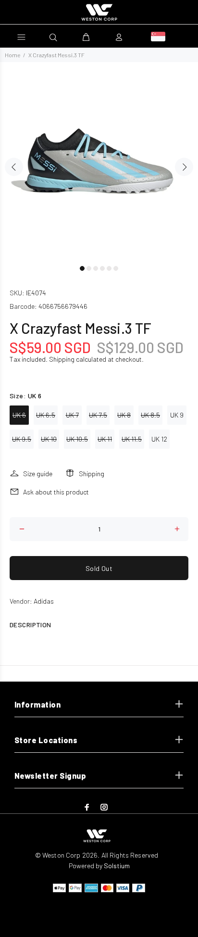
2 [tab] (89, 268)
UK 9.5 (21, 439)
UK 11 (105, 439)
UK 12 (159, 439)
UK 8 (124, 415)
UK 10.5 (77, 439)
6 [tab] (115, 268)
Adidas (44, 601)
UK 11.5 (132, 439)
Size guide (37, 473)
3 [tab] (95, 268)
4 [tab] (102, 268)
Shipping (61, 359)
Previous (14, 167)
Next (184, 167)
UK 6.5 (45, 415)
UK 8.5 (150, 415)
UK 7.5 (98, 415)
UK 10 (49, 439)
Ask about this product (56, 492)
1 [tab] (82, 268)
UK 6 (19, 415)
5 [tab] (109, 268)
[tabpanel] (99, 161)
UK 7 (72, 415)
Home (12, 54)
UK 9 (177, 415)
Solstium (117, 865)
